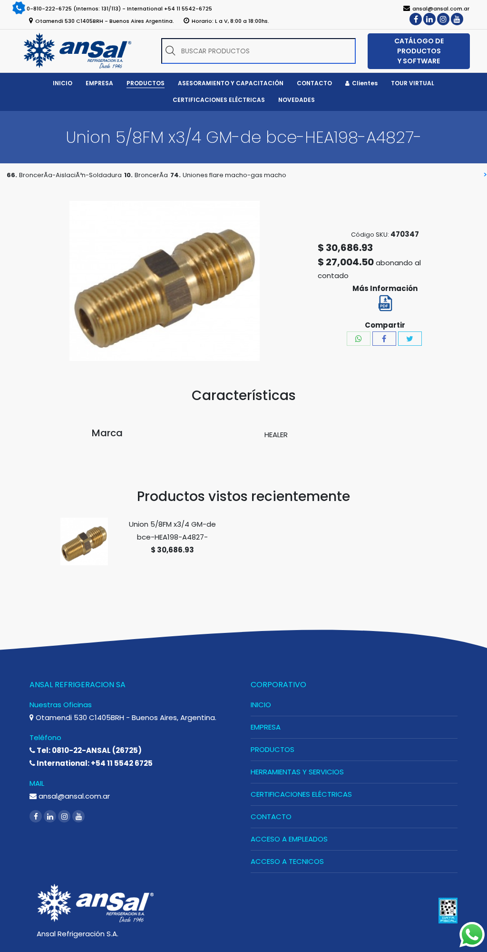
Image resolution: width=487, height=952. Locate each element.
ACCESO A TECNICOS (287, 861)
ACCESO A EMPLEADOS (289, 839)
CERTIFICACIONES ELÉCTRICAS (301, 794)
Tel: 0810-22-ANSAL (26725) (88, 750)
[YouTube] (457, 19)
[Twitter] (410, 338)
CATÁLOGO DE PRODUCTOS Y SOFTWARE (419, 51)
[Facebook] (415, 19)
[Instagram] (443, 19)
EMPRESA (266, 727)
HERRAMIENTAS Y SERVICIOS (297, 772)
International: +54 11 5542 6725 (94, 763)
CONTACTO (271, 817)
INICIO (261, 705)
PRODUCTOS (272, 749)
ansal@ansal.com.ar (73, 796)
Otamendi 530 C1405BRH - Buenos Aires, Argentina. (125, 717)
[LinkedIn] (429, 19)
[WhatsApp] (358, 338)
